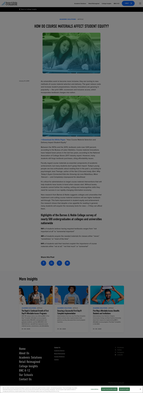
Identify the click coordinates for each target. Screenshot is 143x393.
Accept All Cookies (124, 389)
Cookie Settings (94, 389)
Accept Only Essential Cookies (109, 389)
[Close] (140, 389)
